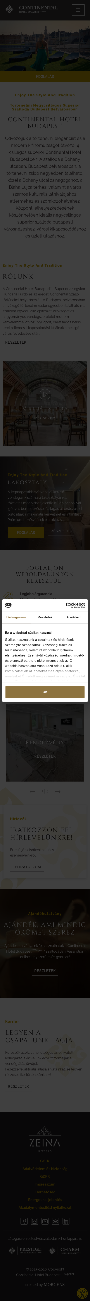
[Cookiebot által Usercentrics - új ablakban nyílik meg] (66, 605)
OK (45, 692)
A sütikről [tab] (73, 617)
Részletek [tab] (45, 617)
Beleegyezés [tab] (16, 617)
